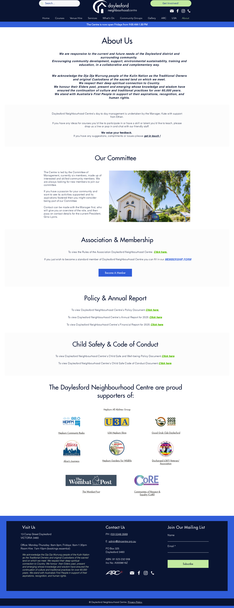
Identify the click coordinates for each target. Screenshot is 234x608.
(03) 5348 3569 (119, 534)
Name (171, 535)
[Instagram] (183, 11)
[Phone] (189, 11)
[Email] (172, 11)
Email (171, 546)
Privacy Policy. (135, 602)
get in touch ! (152, 135)
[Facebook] (177, 11)
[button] (59, 18)
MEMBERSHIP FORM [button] (178, 259)
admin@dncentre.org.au (122, 541)
